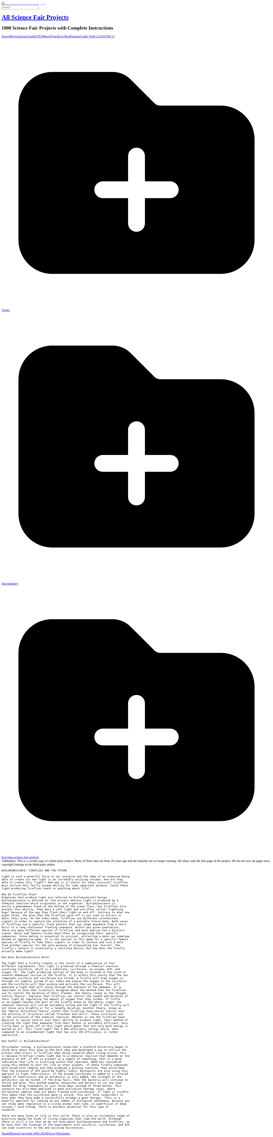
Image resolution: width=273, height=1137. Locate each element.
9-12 (112, 36)
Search (6, 36)
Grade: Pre (87, 36)
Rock (47, 36)
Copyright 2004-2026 (33, 1133)
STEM (39, 36)
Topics (6, 310)
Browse (15, 36)
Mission (14, 1133)
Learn (23, 36)
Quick (54, 36)
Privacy (51, 1133)
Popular (75, 36)
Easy (61, 36)
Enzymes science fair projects (20, 857)
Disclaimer (63, 1133)
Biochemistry (10, 583)
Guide (31, 36)
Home (5, 1133)
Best (67, 36)
